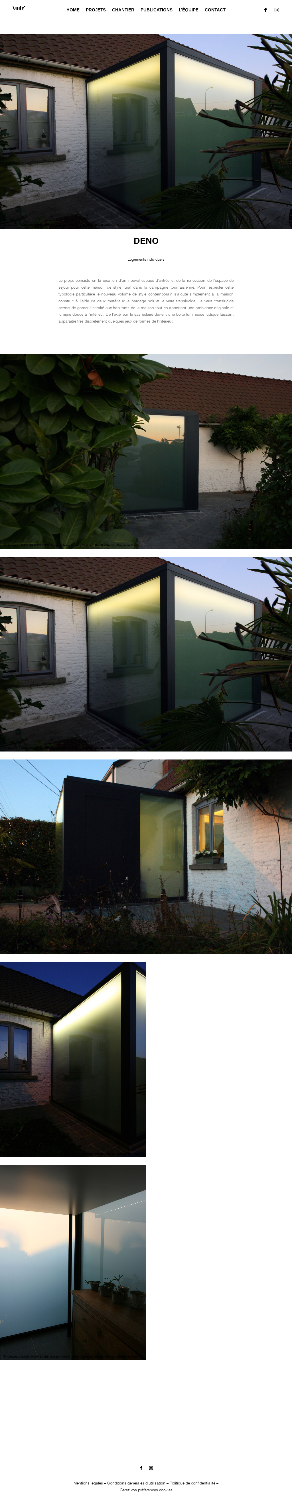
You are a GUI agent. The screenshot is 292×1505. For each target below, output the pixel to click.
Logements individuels (146, 259)
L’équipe (188, 10)
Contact (215, 10)
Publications (157, 10)
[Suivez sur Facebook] (265, 10)
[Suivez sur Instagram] (276, 10)
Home (73, 10)
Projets (96, 10)
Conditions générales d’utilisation (136, 1483)
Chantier (123, 10)
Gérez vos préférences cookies (146, 1490)
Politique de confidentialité (192, 1483)
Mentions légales (88, 1483)
